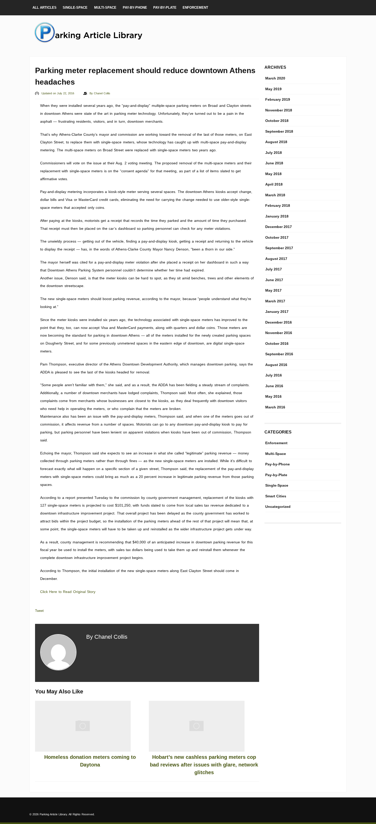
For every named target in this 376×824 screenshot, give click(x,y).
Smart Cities (275, 496)
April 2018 (274, 184)
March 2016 (275, 407)
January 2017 (277, 312)
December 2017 (278, 227)
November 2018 (278, 110)
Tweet (39, 611)
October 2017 (277, 237)
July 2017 (273, 269)
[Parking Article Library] (93, 42)
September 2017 (279, 248)
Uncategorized (278, 507)
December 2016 (278, 322)
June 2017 (274, 280)
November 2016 (278, 333)
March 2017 (275, 301)
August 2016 (276, 365)
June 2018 (274, 163)
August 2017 (276, 259)
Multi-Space (105, 7)
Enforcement (195, 7)
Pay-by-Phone (135, 7)
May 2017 (273, 290)
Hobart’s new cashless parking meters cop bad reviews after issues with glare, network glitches (204, 764)
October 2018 (277, 121)
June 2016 (274, 386)
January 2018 (277, 216)
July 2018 (273, 153)
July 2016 (273, 375)
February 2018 (277, 205)
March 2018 (275, 195)
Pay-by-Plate (164, 7)
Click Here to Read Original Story (67, 592)
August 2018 (276, 142)
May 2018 (273, 174)
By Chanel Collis (106, 637)
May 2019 (273, 89)
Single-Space (75, 7)
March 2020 (275, 78)
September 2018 (279, 131)
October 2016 (277, 343)
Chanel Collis (102, 93)
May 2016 (273, 396)
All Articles (44, 7)
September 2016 (279, 354)
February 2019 (277, 99)
